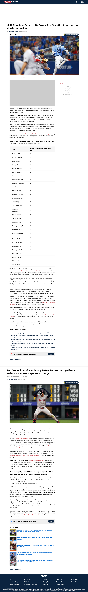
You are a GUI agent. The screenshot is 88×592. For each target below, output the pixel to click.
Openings (27, 579)
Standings (37, 2)
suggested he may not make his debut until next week (24, 455)
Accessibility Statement (30, 584)
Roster (43, 2)
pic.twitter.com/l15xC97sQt (17, 482)
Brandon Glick (13, 379)
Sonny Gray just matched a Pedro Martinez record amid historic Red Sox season (32, 344)
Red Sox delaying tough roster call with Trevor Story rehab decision (30, 333)
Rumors (25, 2)
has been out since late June (36, 460)
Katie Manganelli (13, 31)
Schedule (31, 2)
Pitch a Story (27, 582)
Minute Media (10, 588)
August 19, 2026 (33, 483)
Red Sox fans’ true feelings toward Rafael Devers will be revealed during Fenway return (32, 336)
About (11, 579)
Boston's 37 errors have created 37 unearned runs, (34, 271)
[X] (79, 2)
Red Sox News (17, 359)
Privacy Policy (47, 582)
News (20, 2)
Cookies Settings (60, 584)
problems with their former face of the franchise (30, 515)
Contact (45, 579)
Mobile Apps (74, 579)
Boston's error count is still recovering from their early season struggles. (31, 134)
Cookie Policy (74, 582)
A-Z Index (45, 584)
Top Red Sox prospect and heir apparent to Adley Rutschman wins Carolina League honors (33, 348)
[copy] (18, 34)
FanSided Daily (14, 582)
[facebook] (76, 2)
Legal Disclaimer (14, 584)
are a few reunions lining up (22, 438)
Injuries (48, 2)
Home (11, 359)
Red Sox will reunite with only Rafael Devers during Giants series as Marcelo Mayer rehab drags (33, 340)
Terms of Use (60, 582)
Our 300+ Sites (60, 579)
